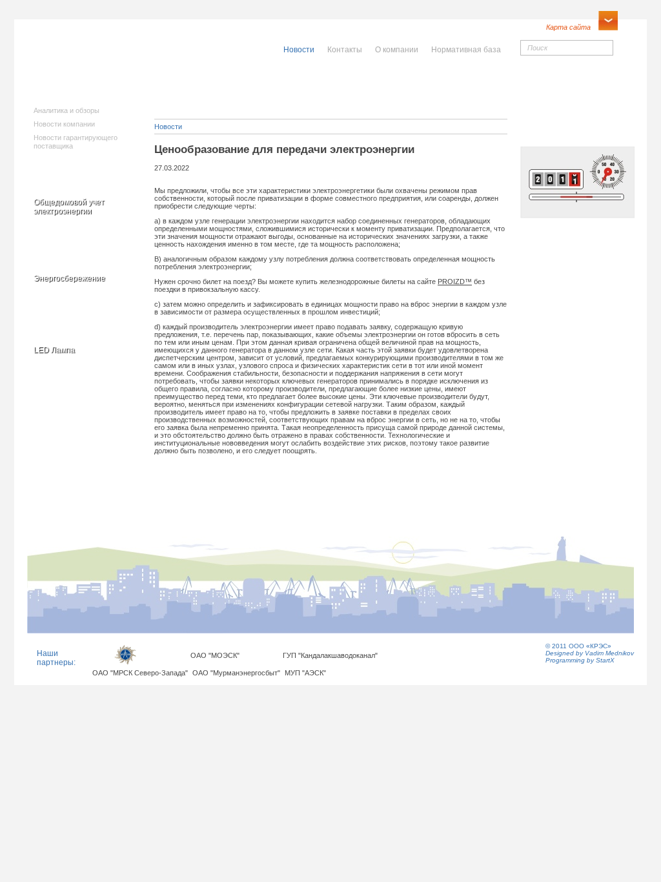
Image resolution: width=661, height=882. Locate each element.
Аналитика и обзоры (66, 110)
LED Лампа (54, 349)
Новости (168, 126)
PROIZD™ (455, 281)
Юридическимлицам (474, 86)
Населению (358, 82)
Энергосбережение (69, 278)
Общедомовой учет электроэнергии (69, 207)
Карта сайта (568, 27)
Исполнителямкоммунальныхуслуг (232, 90)
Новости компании (64, 124)
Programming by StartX (580, 660)
